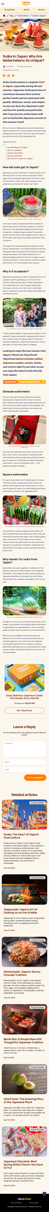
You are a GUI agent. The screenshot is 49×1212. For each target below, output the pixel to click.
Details (26, 10)
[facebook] (4, 75)
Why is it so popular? (14, 150)
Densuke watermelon (15, 153)
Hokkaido (37, 405)
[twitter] (13, 75)
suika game (30, 644)
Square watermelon (14, 156)
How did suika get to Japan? (17, 147)
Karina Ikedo (9, 66)
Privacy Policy (33, 1203)
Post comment (35, 777)
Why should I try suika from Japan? (20, 159)
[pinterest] (8, 75)
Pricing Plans (9, 10)
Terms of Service (16, 1203)
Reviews (41, 10)
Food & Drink (23, 16)
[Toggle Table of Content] (4, 145)
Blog (11, 16)
